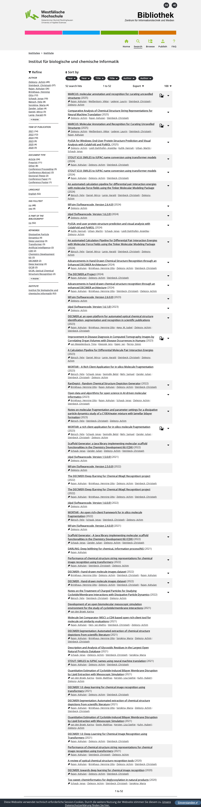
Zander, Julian (36, 108)
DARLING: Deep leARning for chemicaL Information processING (106, 548)
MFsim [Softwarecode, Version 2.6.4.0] (90, 204)
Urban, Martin (143, 148)
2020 (31, 147)
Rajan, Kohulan (37, 88)
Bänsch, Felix (35, 101)
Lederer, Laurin (119, 101)
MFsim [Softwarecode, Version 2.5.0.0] (90, 466)
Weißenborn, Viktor (99, 101)
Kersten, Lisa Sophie (125, 677)
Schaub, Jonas (36, 98)
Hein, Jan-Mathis (97, 624)
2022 (31, 134)
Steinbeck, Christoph (40, 85)
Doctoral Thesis (37, 175)
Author (127, 78)
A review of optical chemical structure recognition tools (101, 760)
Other (32, 165)
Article (32, 159)
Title (98, 78)
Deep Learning (36, 240)
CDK (31, 250)
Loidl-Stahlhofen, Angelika (103, 148)
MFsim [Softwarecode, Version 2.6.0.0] (90, 297)
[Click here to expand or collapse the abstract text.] (168, 95)
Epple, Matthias (104, 677)
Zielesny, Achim (37, 81)
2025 (31, 144)
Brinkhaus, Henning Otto (102, 268)
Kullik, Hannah (126, 148)
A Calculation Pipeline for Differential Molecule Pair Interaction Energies (110, 350)
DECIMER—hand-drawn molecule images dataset (97, 571)
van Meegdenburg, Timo (83, 344)
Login (174, 5)
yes (30, 208)
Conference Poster (39, 182)
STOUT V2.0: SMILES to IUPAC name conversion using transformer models (112, 157)
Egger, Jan (119, 344)
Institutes (34, 53)
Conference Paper (38, 178)
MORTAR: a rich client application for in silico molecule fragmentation (109, 427)
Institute (49, 53)
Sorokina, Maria (37, 105)
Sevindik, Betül (110, 374)
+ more (35, 119)
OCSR (31, 267)
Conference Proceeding (41, 169)
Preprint (33, 162)
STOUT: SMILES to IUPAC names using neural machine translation (107, 661)
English (32, 193)
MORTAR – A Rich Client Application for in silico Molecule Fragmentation (110, 367)
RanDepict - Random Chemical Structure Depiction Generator (104, 383)
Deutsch (166, 5)
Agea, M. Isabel (125, 327)
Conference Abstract (40, 172)
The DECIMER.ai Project (82, 274)
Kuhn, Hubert (144, 677)
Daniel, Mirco (36, 111)
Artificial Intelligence (40, 247)
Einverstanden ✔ (188, 802)
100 (166, 86)
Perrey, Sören (134, 344)
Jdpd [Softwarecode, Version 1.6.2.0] (89, 214)
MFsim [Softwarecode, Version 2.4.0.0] (90, 525)
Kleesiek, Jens (105, 344)
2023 (31, 141)
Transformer (35, 244)
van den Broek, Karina (82, 611)
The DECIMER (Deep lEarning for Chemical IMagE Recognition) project (109, 476)
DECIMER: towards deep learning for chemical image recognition (106, 770)
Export (137, 86)
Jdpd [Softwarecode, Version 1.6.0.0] (89, 503)
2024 (31, 137)
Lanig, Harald (36, 115)
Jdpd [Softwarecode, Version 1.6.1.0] (89, 306)
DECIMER (33, 260)
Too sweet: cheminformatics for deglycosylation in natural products (108, 780)
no (30, 205)
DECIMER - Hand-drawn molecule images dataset (97, 581)
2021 (31, 131)
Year (70, 78)
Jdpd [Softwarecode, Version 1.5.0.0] (89, 457)
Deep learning (36, 264)
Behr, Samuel (127, 374)
